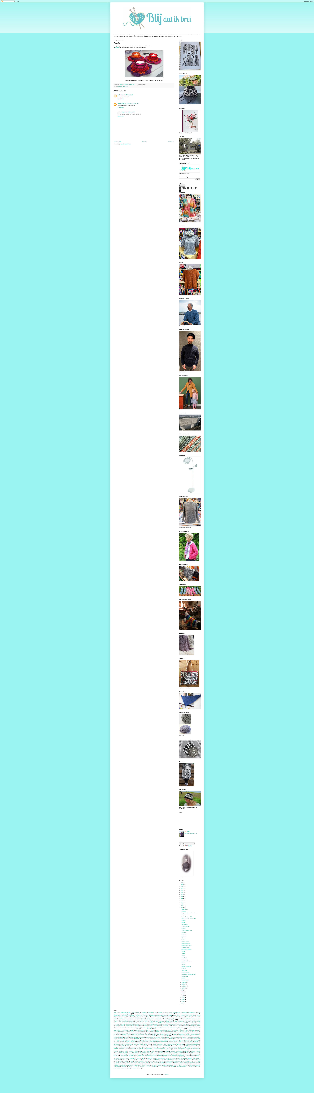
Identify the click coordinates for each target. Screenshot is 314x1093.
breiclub (159, 1020)
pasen (187, 1045)
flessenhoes (185, 1025)
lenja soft (133, 1040)
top (135, 1059)
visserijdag (161, 1062)
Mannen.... (184, 964)
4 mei (118, 1012)
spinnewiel (116, 1056)
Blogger (166, 1074)
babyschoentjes (139, 1015)
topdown (139, 1059)
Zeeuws (172, 1066)
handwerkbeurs (117, 1030)
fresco (199, 1025)
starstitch (132, 1056)
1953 (115, 1012)
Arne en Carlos (161, 1013)
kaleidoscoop (152, 1033)
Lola (192, 1040)
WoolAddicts (117, 1066)
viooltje (139, 1062)
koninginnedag (133, 1037)
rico (190, 1049)
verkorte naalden (177, 1061)
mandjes (138, 1041)
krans (178, 1037)
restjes (185, 1049)
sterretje (160, 1056)
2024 (182, 886)
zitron (115, 1068)
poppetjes (163, 1048)
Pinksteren (154, 1047)
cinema (167, 1021)
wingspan (170, 1065)
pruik (198, 1048)
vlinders (186, 1062)
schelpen (193, 1051)
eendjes (155, 1024)
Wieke (148, 1065)
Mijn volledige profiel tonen (191, 833)
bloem (125, 1018)
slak (117, 1054)
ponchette (128, 1048)
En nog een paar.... (186, 926)
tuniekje (190, 1059)
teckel (155, 1058)
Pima (144, 1047)
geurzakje (157, 1027)
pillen (140, 1047)
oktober (183, 984)
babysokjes (152, 1015)
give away (162, 1027)
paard (149, 1045)
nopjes (146, 1044)
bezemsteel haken (167, 1016)
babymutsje (124, 1015)
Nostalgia (160, 1044)
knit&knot (126, 1035)
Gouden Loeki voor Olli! (187, 916)
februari (183, 999)
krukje (131, 1038)
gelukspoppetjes (151, 1027)
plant (162, 1047)
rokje (126, 1051)
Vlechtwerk (184, 939)
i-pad (135, 1031)
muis (161, 1042)
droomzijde (123, 1024)
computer (194, 1021)
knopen (149, 1035)
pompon (122, 1048)
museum (173, 1042)
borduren (117, 1020)
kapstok (172, 1033)
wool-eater (198, 1065)
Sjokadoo (197, 1052)
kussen (137, 1038)
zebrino (142, 1066)
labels (167, 1038)
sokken (115, 1055)
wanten (187, 1064)
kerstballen (124, 1034)
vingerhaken (126, 1062)
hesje (157, 1030)
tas (143, 1058)
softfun (184, 1054)
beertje (132, 1016)
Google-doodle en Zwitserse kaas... (189, 913)
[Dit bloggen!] (140, 84)
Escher (133, 1025)
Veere (158, 1061)
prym (114, 1049)
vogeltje (139, 1063)
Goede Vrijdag (169, 1027)
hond (198, 1030)
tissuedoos (131, 1059)
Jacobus (166, 1031)
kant (162, 1033)
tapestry (138, 1058)
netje (135, 1044)
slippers (140, 1054)
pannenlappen (167, 1045)
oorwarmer (133, 1045)
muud (192, 1042)
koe (178, 1035)
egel (160, 1024)
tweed (116, 1061)
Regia (169, 1049)
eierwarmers (172, 1024)
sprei (120, 1056)
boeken (152, 1018)
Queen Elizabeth (139, 1049)
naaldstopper (116, 1044)
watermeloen (122, 1065)
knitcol (131, 1035)
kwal (147, 1038)
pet (131, 1047)
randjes (159, 1049)
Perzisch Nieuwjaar (125, 1047)
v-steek (131, 1061)
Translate (190, 845)
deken (160, 1022)
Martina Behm (152, 1041)
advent (178, 1012)
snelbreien (163, 1054)
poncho (133, 1048)
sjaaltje (191, 1052)
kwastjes (152, 1038)
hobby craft (180, 1030)
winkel (175, 1065)
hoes (190, 1030)
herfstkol (152, 1030)
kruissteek (126, 1038)
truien (161, 1059)
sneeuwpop (150, 1054)
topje (143, 1059)
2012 (182, 1004)
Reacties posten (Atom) (126, 144)
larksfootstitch (123, 1040)
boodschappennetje (187, 1018)
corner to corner (118, 1022)
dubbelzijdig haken (138, 1024)
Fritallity (127, 1027)
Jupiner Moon (120, 1033)
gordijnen (181, 1027)
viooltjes (143, 1062)
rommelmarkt (131, 1051)
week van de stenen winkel (132, 1065)
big (190, 1016)
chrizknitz (162, 1021)
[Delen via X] (141, 84)
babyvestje (158, 1015)
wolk (194, 1065)
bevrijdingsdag (159, 1016)
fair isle (155, 1025)
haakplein (137, 1028)
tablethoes (122, 1058)
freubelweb (117, 1027)
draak (198, 1022)
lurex (114, 1041)
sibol (152, 1052)
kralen (167, 1037)
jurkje (126, 1033)
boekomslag (171, 1018)
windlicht (164, 1065)
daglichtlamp (146, 1022)
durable (144, 1024)
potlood (183, 1048)
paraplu (174, 1045)
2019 (182, 896)
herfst (147, 1030)
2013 (182, 907)
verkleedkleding (168, 1061)
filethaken (175, 1025)
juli (182, 990)
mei (183, 993)
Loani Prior (182, 1040)
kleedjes (175, 1034)
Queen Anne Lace (131, 1049)
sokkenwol (131, 1055)
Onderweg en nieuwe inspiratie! (189, 918)
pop (137, 1048)
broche (116, 1021)
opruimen (145, 1045)
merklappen (186, 1041)
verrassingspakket (187, 1061)
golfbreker (176, 1027)
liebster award (147, 1040)
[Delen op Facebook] (143, 84)
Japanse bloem (173, 1031)
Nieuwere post (117, 141)
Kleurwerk (187, 1034)
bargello (198, 1015)
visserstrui (168, 1062)
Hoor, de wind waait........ (187, 960)
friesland (122, 1027)
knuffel (154, 1035)
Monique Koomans (122, 103)
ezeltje (145, 1025)
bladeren (115, 1018)
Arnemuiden (170, 1014)
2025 (182, 884)
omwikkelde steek (195, 1044)
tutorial (199, 1059)
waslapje (198, 1063)
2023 (182, 888)
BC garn (116, 1016)
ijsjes (144, 1031)
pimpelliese (148, 1047)
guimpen (197, 1027)
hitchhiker (175, 1030)
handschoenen (195, 1028)
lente (137, 1040)
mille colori (196, 1041)
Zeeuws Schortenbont (181, 1066)
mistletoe (115, 1042)
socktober (174, 1054)
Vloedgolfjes (184, 957)
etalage (137, 1025)
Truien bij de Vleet (168, 1059)
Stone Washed (180, 1056)
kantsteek (167, 1033)
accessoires (166, 1012)
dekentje (168, 1022)
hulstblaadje (130, 1031)
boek (148, 1018)
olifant (165, 1044)
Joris (194, 1031)
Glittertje (183, 922)
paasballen (154, 1045)
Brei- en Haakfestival (146, 1020)
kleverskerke (193, 1034)
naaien (196, 1042)
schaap (167, 1051)
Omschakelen (185, 959)
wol (190, 1065)
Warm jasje (184, 932)
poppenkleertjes (157, 1048)
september (184, 986)
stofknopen (169, 1056)
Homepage (144, 141)
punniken (124, 1049)
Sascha (161, 1051)
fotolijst (191, 1025)
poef (179, 1047)
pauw (198, 1045)
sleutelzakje (130, 1054)
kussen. (143, 1038)
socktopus (180, 1054)
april (183, 995)
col (184, 1021)
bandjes (182, 1015)
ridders (194, 1049)
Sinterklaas (176, 1052)
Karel (176, 1033)
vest (194, 1061)
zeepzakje (166, 1066)
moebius (134, 1042)
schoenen (198, 1051)
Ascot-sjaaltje (185, 924)
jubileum (197, 1031)
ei (162, 1024)
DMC (186, 1022)
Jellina (185, 1031)
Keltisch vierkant (192, 1033)
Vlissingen (192, 1062)
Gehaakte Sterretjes (186, 943)
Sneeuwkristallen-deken (187, 930)
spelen (188, 1055)
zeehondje (148, 1066)
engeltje (117, 1025)
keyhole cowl (140, 1034)
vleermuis (181, 1062)
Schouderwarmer (185, 941)
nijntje (138, 1044)
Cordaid (198, 1021)
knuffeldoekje (160, 1035)
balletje (178, 1015)
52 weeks (134, 1012)
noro (150, 1044)
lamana (179, 1038)
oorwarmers (139, 1045)
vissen (156, 1062)
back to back (164, 1015)
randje (155, 1049)
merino (180, 1041)
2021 (182, 892)
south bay (154, 1055)
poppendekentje (149, 1048)
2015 (182, 904)
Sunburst (193, 1056)
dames (151, 1022)
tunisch (194, 1059)
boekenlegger (159, 1018)
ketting (129, 1034)
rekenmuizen (175, 1049)
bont (180, 1018)
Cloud (176, 1021)
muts (183, 1042)
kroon (115, 1038)
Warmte (183, 955)
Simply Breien (170, 1052)
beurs (148, 1016)
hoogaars (121, 1031)
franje (195, 1025)
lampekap (184, 1038)
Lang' (118, 1040)
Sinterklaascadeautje (186, 966)
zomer (119, 1068)
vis (147, 1062)
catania (140, 1021)
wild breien (154, 1065)
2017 (182, 900)
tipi (127, 1059)
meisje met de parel (173, 1041)
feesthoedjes (165, 1025)
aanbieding (144, 1012)
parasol (178, 1045)
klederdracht (168, 1034)
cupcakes (134, 1022)
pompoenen (116, 1048)
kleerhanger (181, 1034)
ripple (120, 1051)
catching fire (151, 1021)
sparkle (169, 1055)
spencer (192, 1055)
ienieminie (140, 1031)
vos (149, 1063)
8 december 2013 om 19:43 (127, 94)
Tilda (124, 1059)
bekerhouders (137, 1016)
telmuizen (167, 1058)
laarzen (156, 1038)
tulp (186, 1059)
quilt (145, 1049)
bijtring (198, 1016)
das (156, 1022)
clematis (171, 1021)
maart (183, 997)
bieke (188, 1016)
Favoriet (183, 953)
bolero (176, 1018)
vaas (136, 1061)
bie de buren (182, 1016)
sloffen (145, 1054)
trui (157, 1059)
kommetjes (116, 1037)
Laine (175, 1038)
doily (189, 1022)
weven (144, 1065)
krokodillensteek (195, 1037)
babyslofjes (146, 1015)
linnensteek (166, 1040)
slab (114, 1054)
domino (193, 1022)
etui (141, 1025)
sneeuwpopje (156, 1054)
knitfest (135, 1035)
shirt (149, 1052)
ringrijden (115, 1051)
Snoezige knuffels (185, 947)
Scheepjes (186, 1051)
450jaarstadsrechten (125, 1012)
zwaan (140, 1068)
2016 (182, 902)
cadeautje (131, 1021)
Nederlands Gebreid (128, 1044)
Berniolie (143, 1016)
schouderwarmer (123, 1052)
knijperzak (120, 1035)
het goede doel (163, 1030)
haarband (143, 1028)
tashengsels (150, 1058)
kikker (149, 1034)
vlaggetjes (176, 1062)
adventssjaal (184, 1012)
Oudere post (171, 141)
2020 (182, 894)
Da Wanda (140, 1022)
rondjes (136, 1051)
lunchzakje (197, 1040)
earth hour (151, 1024)
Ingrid (119, 94)
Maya (158, 1041)
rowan (148, 1051)
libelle (142, 1040)
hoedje (185, 1030)
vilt (122, 1062)
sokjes (198, 1054)
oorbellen (123, 1045)
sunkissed (198, 1056)
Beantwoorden (121, 99)
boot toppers (198, 1018)
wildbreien (159, 1065)
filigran (180, 1025)
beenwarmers (123, 1016)
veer (155, 1061)
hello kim (137, 1030)
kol (188, 1035)
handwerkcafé (125, 1030)
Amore (136, 1013)
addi (171, 1012)
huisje (126, 1031)
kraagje (163, 1037)
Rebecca (164, 1049)
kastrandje (181, 1033)
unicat (125, 1061)
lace (171, 1038)
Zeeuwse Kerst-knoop (186, 949)
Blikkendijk (121, 1018)
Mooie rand (184, 970)
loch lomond (188, 1040)
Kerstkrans (184, 934)
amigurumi (128, 1014)
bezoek (174, 1016)
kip (158, 1034)
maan (118, 1041)
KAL (147, 1033)
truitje (175, 1059)
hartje (132, 1030)
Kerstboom (184, 936)
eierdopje (166, 1024)
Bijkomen (184, 937)
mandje (133, 1041)
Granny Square (188, 1027)
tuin (182, 1059)
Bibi (177, 1016)
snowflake (168, 1054)
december (184, 909)
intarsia (152, 1031)
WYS (130, 1066)
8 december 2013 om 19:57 (133, 103)
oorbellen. (128, 1045)
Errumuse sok (128, 1025)
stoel (165, 1056)
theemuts (190, 1058)
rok (123, 1051)
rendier (180, 1049)
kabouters (143, 1033)
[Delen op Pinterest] (144, 84)
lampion (189, 1038)
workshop (124, 1066)
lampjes (194, 1038)
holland (193, 1030)
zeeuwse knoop (192, 1066)
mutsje (187, 1042)
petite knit (135, 1047)
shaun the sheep (143, 1052)
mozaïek (149, 1042)
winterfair (186, 1065)
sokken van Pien (124, 1055)
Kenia (198, 1033)
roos (140, 1051)
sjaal (181, 1052)
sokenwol (193, 1054)
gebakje (144, 1027)
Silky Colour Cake (162, 1052)
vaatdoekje (140, 1061)
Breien (170, 1020)
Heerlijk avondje (185, 980)
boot (193, 1018)
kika (145, 1034)
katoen (185, 1033)
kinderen (154, 1034)
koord (152, 1037)
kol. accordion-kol (195, 1035)
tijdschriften (196, 1058)
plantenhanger (174, 1047)
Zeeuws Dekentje (185, 972)
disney (182, 1022)
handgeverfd (180, 1028)
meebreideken (164, 1041)
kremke (189, 1037)
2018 (182, 898)
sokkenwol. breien (141, 1055)
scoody (130, 1052)
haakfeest (116, 1028)
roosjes (144, 1051)
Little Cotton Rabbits (174, 1040)
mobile (120, 1042)
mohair (139, 1042)
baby (196, 1014)
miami (191, 1041)
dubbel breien (130, 1024)
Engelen (183, 928)
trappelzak (153, 1059)
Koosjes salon (157, 1037)
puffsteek (119, 1049)
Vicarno (117, 1062)
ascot (178, 1013)
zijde (198, 1066)
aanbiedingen (150, 1012)
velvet (163, 1061)
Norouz (154, 1044)
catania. (146, 1021)
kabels (137, 1033)
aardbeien (160, 1012)
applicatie (145, 1013)
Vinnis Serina (133, 1062)
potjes (179, 1048)
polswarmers (195, 1047)
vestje (199, 1061)
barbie (190, 1015)
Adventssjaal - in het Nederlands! (189, 974)
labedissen (162, 1038)
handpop (189, 1028)
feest (160, 1025)
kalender (158, 1033)
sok (189, 1054)
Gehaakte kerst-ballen (186, 945)
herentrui (142, 1030)
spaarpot (165, 1055)
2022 (182, 890)
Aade (138, 1012)
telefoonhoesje (161, 1058)
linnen (161, 1040)
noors (142, 1044)
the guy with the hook (181, 1058)
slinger (135, 1054)
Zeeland (154, 1066)
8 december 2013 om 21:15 (128, 112)
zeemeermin (160, 1066)
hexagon (169, 1030)
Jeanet (188, 831)
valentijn (146, 1061)
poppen (142, 1048)
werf (140, 1065)
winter (180, 1065)
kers (114, 1034)
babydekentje (117, 1015)
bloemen (130, 1018)
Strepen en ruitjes (185, 914)
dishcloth (177, 1022)
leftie (129, 1040)
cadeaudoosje (125, 1021)
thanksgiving (173, 1058)
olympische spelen (171, 1044)
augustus (184, 988)
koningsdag (141, 1037)
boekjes (165, 1018)
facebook (150, 1025)
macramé (122, 1041)
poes (183, 1047)
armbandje (154, 1013)
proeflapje (188, 1048)
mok (145, 1042)
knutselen (173, 1035)
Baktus (170, 1015)
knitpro (139, 1035)
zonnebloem (134, 1068)
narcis (121, 1044)
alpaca (121, 1013)
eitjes (188, 1024)
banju (187, 1015)
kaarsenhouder (131, 1033)
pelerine (118, 1047)
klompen (115, 1035)
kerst (121, 86)
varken (151, 1061)
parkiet (183, 1045)
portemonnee (169, 1048)
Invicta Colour (159, 1031)
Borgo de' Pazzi (130, 1020)
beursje (153, 1016)
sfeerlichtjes (125, 86)
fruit (131, 1027)
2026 (182, 882)
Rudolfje (183, 920)
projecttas (194, 1048)
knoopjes (144, 1035)
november (184, 982)
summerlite (187, 1056)
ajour (199, 1012)
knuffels (167, 1035)
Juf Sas (115, 1033)
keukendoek (134, 1034)
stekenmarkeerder (142, 1056)
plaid (159, 1047)
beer (128, 1016)
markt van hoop (145, 1041)
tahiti (127, 1058)
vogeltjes (145, 1063)
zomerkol (124, 1068)
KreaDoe (184, 1037)
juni (183, 992)
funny (134, 1027)
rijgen (198, 1049)
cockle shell (181, 1021)
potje (175, 1048)
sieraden (156, 1052)
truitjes (179, 1059)
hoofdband (116, 1031)
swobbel (117, 1058)
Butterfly (183, 951)
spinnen (197, 1055)
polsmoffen (187, 1047)
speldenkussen (181, 1055)
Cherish (156, 1021)
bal (174, 1015)
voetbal (115, 1063)
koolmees (148, 1037)
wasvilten (117, 1065)
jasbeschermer (180, 1031)
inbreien (148, 1031)
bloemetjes (137, 1018)
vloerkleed (197, 1062)
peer (114, 1047)
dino (173, 1022)
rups (157, 1051)
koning (127, 1037)
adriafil (174, 1012)
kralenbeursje (173, 1037)
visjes (152, 1062)
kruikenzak (120, 1038)
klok (198, 1034)
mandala (127, 1041)
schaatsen (173, 1051)
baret (194, 1015)
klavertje (162, 1034)
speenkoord (174, 1055)
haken (118, 86)
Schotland (117, 1052)
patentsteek (193, 1045)
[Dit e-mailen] (138, 84)
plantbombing (167, 1047)
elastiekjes (193, 1024)
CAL (136, 1021)
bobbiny (143, 1018)
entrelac (121, 1025)
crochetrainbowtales (126, 1022)
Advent (183, 978)
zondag (129, 1068)
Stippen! (183, 962)
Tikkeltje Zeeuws (117, 1059)
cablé (120, 1021)
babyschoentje (131, 1015)
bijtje (194, 1016)
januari (183, 1001)
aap (155, 1012)
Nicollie (117, 47)
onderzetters (116, 1045)
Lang (199, 1038)
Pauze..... (184, 911)
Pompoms (184, 968)
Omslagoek (189, 1044)
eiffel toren (179, 1024)
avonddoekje (186, 1013)
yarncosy (133, 1066)
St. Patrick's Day (126, 1056)
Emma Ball (198, 1024)
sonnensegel (148, 1055)
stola (174, 1056)
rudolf (153, 1051)
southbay (160, 1055)
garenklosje (139, 1027)
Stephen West (154, 1056)
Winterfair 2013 (185, 976)
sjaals (187, 1052)
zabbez (138, 1066)
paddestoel (160, 1045)
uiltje (120, 1061)
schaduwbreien (180, 1051)
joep (190, 1031)
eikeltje (184, 1024)
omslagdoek (180, 1044)
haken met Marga (160, 1028)
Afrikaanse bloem (192, 1012)
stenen (148, 1056)
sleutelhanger (123, 1054)
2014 (182, 905)
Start (136, 1056)
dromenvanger (116, 1024)
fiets (170, 1025)
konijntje (121, 1037)
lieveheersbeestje (155, 1040)
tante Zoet (132, 1058)
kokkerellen (182, 1035)
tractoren (147, 1059)
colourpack (189, 1021)
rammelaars (149, 1049)
